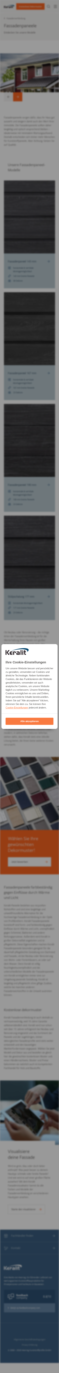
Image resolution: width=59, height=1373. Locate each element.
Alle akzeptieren (29, 721)
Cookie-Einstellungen (17, 707)
